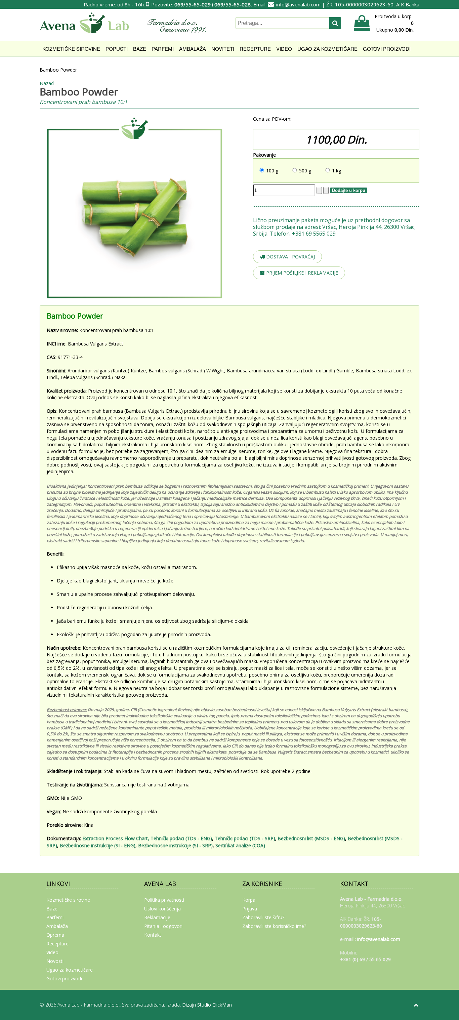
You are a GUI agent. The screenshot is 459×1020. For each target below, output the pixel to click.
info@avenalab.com (298, 4)
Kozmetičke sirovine (71, 48)
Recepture (255, 48)
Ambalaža (192, 48)
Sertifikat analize (233, 845)
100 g (272, 170)
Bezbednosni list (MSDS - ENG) (311, 838)
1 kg (336, 170)
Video (284, 48)
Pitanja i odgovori (163, 926)
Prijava (249, 908)
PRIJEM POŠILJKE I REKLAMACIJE (301, 273)
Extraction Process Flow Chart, (115, 838)
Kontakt (152, 935)
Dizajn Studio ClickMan (207, 1005)
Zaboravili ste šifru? (263, 917)
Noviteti (222, 48)
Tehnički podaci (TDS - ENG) (181, 838)
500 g (305, 170)
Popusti (117, 48)
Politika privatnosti (164, 900)
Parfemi (163, 48)
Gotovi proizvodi (387, 48)
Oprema (55, 935)
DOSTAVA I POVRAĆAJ (290, 256)
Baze (139, 48)
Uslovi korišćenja (162, 908)
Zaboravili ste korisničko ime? (274, 926)
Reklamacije (157, 917)
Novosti (55, 961)
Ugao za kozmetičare (327, 48)
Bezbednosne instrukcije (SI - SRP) (175, 845)
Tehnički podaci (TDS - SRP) (245, 838)
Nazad (47, 83)
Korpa (248, 900)
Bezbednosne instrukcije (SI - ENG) (97, 845)
